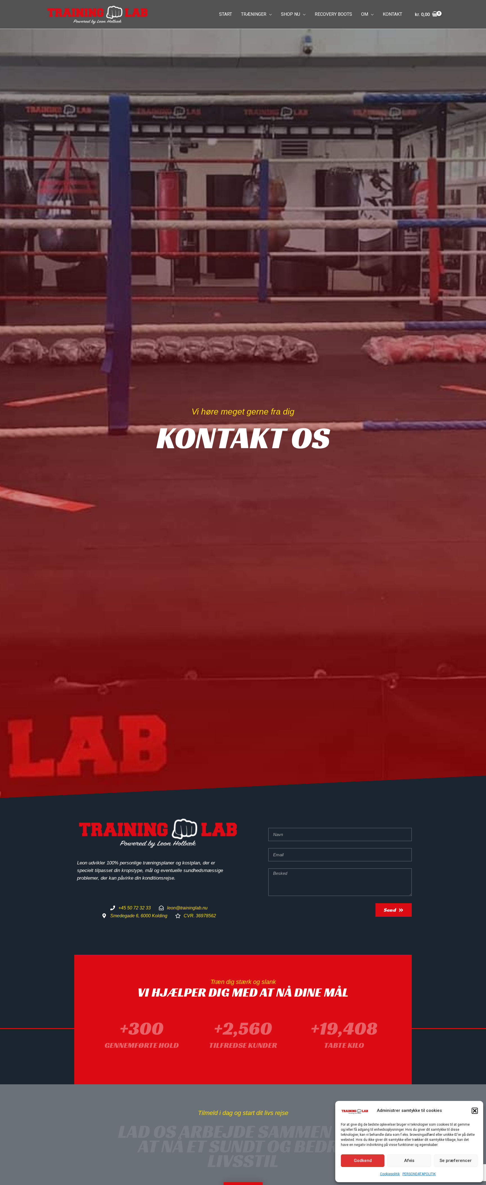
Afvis (409, 1160)
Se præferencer (456, 1160)
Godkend (363, 1160)
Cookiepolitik (390, 1174)
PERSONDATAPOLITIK (419, 1174)
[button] (475, 1111)
